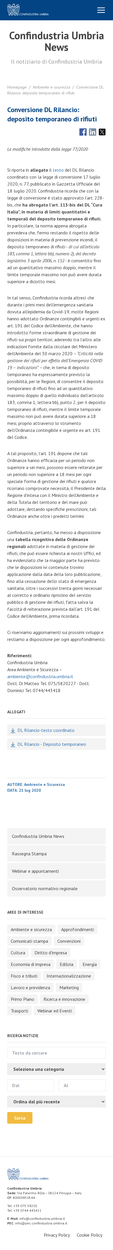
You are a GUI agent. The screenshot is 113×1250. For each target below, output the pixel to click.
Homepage (17, 87)
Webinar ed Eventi (54, 1011)
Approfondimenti (77, 929)
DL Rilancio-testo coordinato (45, 730)
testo (58, 170)
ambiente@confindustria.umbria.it (40, 676)
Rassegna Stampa (29, 853)
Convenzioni (69, 941)
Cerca (19, 1118)
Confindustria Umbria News (38, 836)
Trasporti (19, 1011)
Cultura (18, 953)
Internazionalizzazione (69, 976)
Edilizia (66, 964)
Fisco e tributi (24, 976)
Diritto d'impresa (50, 953)
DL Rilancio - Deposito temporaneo (51, 744)
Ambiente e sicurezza (51, 87)
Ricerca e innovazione (64, 999)
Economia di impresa (30, 964)
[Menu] (101, 10)
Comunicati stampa (29, 941)
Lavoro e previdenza (30, 987)
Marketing (69, 987)
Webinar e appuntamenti (35, 871)
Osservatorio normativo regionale (45, 888)
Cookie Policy (89, 1235)
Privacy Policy (57, 1235)
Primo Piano (22, 999)
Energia (90, 964)
